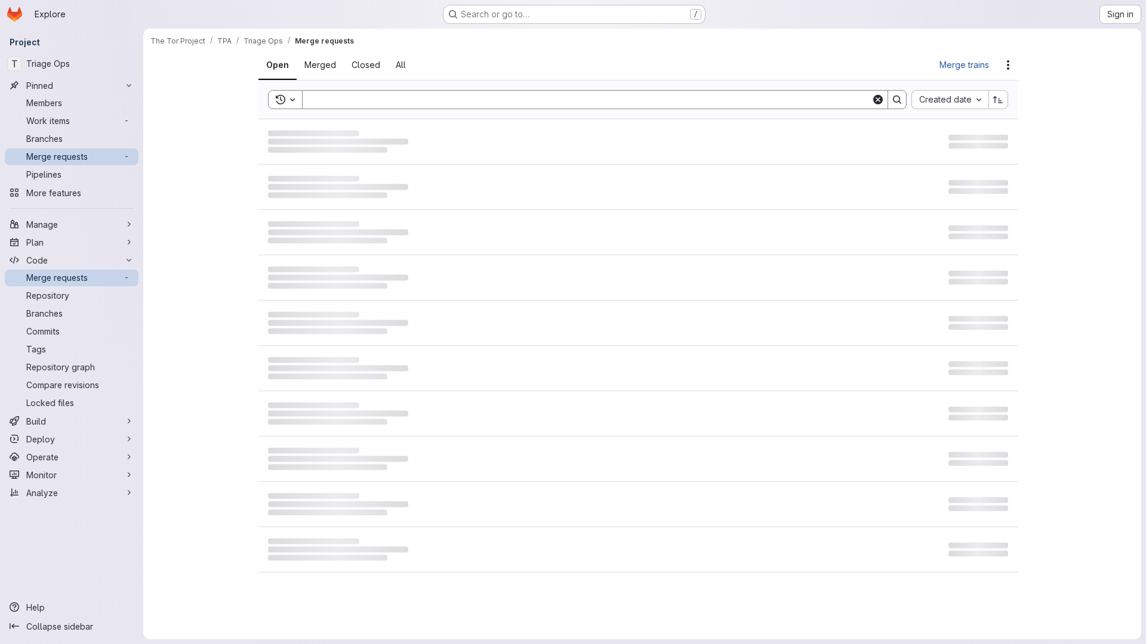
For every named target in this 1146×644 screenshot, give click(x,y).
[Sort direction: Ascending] (998, 99)
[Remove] (396, 99)
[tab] (284, 65)
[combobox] (949, 99)
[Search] (897, 99)
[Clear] (878, 99)
